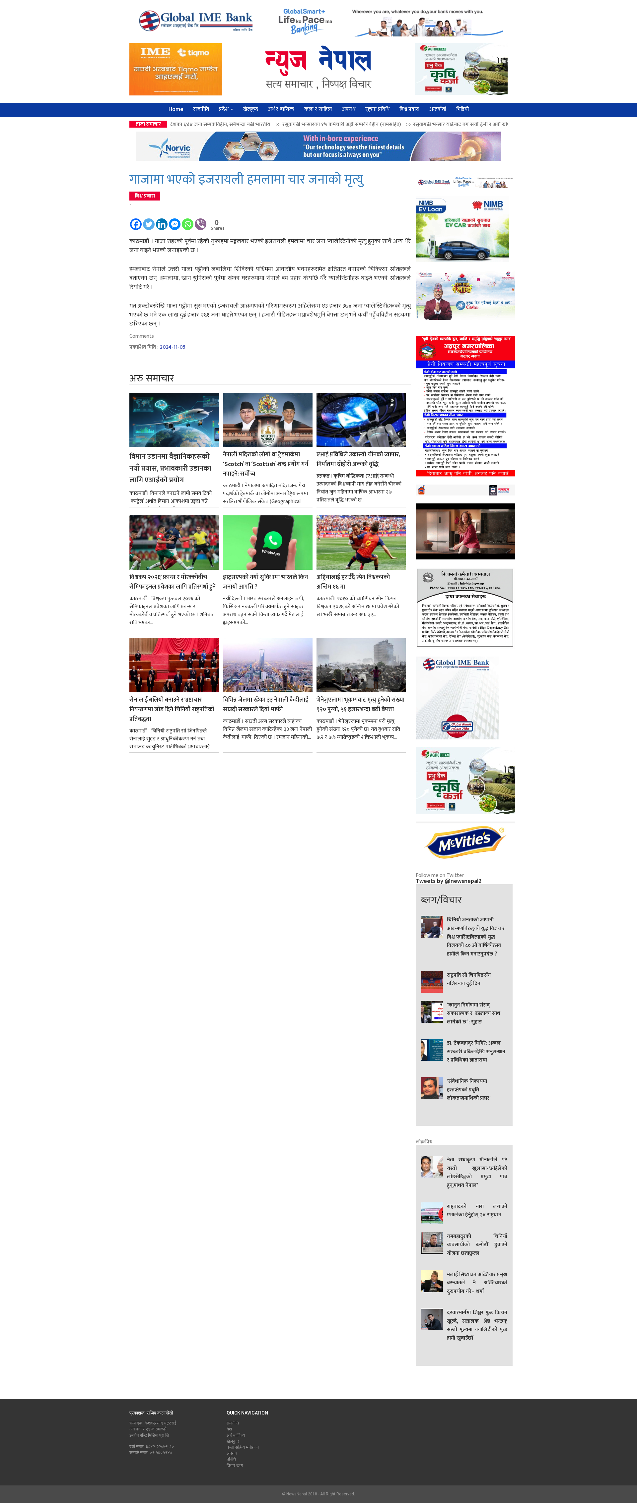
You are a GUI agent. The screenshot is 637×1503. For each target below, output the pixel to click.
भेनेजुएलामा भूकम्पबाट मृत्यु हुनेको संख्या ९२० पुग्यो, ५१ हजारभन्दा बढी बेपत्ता (360, 705)
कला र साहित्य (318, 109)
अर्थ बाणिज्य (236, 1435)
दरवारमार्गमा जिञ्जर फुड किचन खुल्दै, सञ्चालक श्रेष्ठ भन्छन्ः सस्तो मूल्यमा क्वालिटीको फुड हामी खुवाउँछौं (477, 1325)
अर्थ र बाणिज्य (281, 109)
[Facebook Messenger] (174, 221)
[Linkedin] (162, 221)
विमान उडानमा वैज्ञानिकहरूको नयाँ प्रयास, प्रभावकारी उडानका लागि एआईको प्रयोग (170, 468)
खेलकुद (250, 109)
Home (176, 109)
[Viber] (200, 221)
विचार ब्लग (235, 1465)
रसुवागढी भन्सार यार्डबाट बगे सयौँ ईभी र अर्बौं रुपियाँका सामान (363, 124)
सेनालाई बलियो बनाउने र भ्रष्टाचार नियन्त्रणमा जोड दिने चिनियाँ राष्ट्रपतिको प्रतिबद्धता (171, 709)
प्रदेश (224, 109)
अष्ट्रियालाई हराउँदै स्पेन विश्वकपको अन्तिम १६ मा (353, 582)
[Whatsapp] (187, 221)
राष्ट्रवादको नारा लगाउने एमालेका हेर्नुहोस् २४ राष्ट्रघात (477, 1211)
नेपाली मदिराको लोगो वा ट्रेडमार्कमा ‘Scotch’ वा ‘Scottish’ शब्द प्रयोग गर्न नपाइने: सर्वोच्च (265, 464)
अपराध (348, 109)
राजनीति (201, 109)
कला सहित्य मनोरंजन (243, 1447)
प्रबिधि (231, 1459)
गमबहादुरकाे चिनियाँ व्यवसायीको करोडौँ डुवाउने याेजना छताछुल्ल (477, 1245)
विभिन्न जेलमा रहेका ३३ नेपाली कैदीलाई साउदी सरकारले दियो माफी (265, 705)
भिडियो (462, 109)
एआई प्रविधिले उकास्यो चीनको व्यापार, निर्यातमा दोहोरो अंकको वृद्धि (358, 459)
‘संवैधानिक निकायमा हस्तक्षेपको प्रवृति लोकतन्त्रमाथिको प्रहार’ (468, 1090)
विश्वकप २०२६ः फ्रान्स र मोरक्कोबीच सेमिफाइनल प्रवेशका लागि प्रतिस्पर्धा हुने (172, 582)
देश (229, 1429)
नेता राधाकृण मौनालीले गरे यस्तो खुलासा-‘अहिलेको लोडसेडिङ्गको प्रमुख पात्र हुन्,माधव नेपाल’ (477, 1173)
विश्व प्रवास (409, 109)
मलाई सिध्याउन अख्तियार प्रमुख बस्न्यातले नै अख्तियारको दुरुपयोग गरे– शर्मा (477, 1283)
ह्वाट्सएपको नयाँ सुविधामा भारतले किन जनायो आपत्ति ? (265, 582)
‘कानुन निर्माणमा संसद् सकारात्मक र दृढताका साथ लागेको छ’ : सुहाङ (473, 1013)
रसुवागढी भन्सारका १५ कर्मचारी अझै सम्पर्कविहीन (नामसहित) (231, 124)
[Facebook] (136, 221)
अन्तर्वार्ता (437, 109)
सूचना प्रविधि (377, 109)
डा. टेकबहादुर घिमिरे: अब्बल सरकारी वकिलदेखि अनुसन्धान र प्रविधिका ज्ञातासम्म (476, 1052)
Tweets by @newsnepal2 (448, 881)
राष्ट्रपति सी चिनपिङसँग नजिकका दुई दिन (469, 979)
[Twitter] (149, 221)
